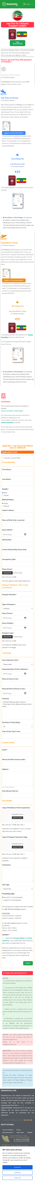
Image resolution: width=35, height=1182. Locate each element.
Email (4, 750)
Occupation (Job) (9, 559)
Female (6, 495)
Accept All (17, 1167)
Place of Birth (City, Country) (13, 520)
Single (6, 503)
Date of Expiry (8, 623)
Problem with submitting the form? (16, 973)
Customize (17, 1172)
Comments (6, 865)
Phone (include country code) (14, 759)
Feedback (29, 1132)
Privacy (19, 1129)
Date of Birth (7, 530)
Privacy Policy (19, 938)
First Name (7, 469)
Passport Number (9, 594)
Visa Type (5, 885)
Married (6, 506)
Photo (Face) (7, 569)
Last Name (6, 479)
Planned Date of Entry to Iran (14, 689)
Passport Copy (8, 633)
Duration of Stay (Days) (11, 722)
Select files (17, 817)
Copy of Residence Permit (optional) (16, 808)
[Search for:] (31, 4)
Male (5, 493)
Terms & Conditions (7, 1129)
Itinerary (5, 698)
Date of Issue (7, 613)
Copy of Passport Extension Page (14, 837)
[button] (17, 973)
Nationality (7, 540)
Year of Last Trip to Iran (11, 731)
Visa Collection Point (10, 660)
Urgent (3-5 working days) (12, 900)
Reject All (17, 1178)
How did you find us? (10, 791)
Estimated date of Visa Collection (15, 669)
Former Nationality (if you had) (14, 549)
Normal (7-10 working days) (13, 897)
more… (20, 1105)
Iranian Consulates (7, 422)
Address (5, 769)
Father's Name (8, 510)
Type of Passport (9, 604)
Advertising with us (7, 1132)
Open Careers (20, 1132)
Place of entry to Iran (10, 679)
